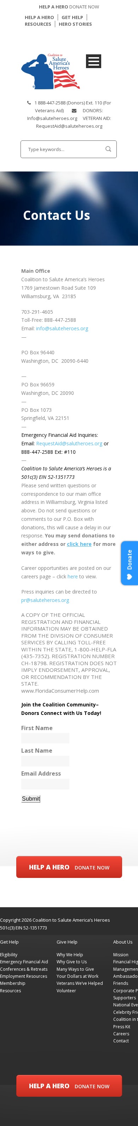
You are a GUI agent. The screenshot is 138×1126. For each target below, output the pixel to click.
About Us (123, 942)
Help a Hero (69, 867)
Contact (121, 1041)
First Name (37, 728)
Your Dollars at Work (77, 976)
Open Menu (93, 61)
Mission (120, 955)
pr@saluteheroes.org (45, 600)
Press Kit (121, 1027)
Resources (10, 991)
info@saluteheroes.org (62, 328)
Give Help (67, 942)
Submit (31, 799)
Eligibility (8, 955)
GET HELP (72, 17)
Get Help (9, 942)
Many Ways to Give (75, 969)
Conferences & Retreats (23, 969)
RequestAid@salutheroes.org (69, 443)
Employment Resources (23, 976)
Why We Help (70, 955)
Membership (12, 983)
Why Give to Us (72, 962)
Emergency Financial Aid (24, 962)
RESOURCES (38, 24)
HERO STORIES (75, 24)
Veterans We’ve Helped (80, 983)
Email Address (41, 773)
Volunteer (66, 991)
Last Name (36, 750)
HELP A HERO (39, 17)
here (73, 576)
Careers (121, 1034)
